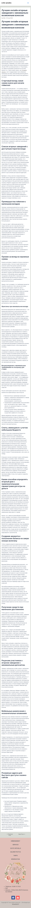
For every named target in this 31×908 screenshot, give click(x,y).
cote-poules (6, 3)
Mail (6, 888)
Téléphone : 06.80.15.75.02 (13, 886)
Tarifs (15, 855)
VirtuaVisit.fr (15, 904)
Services (15, 844)
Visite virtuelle (15, 848)
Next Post (22, 834)
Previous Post (10, 835)
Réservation (15, 859)
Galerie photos (15, 852)
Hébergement (15, 841)
